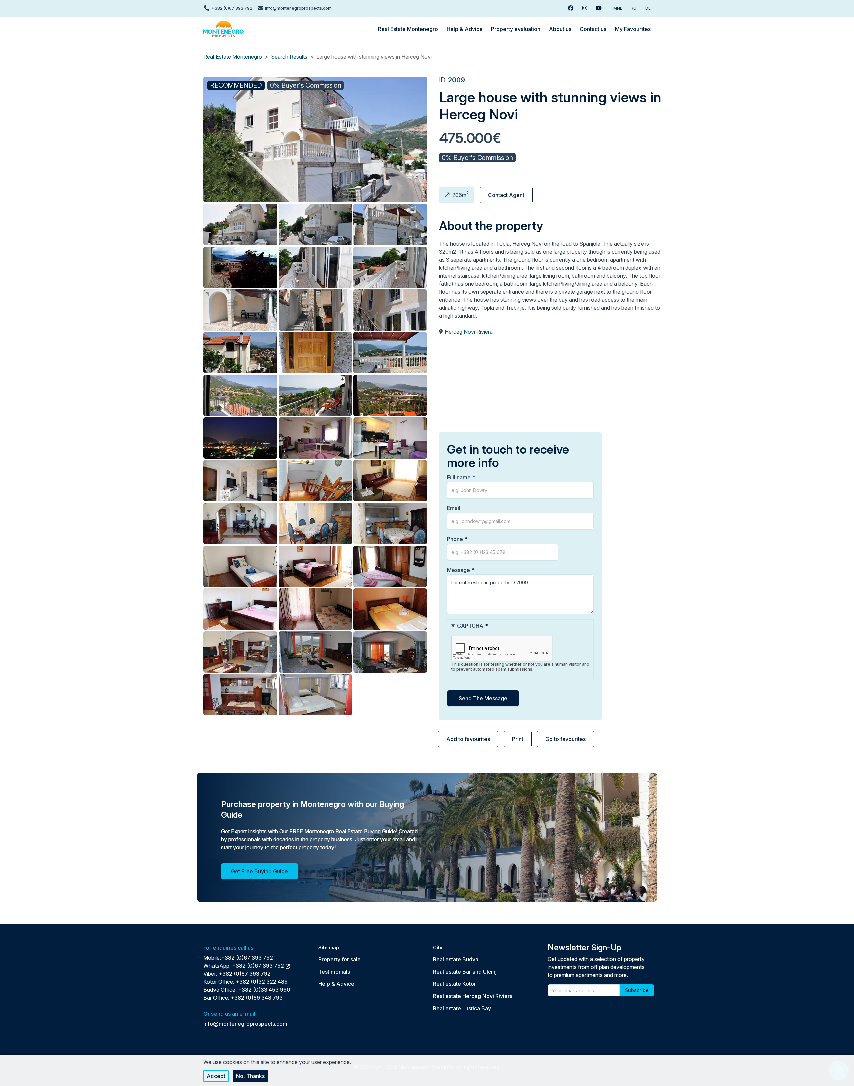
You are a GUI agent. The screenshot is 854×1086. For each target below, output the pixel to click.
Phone (455, 539)
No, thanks (250, 1076)
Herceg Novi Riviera (469, 331)
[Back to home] (223, 29)
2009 (456, 80)
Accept (216, 1076)
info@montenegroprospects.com (245, 1023)
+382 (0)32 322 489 (262, 981)
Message (458, 570)
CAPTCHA (470, 625)
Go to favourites (565, 739)
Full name (459, 477)
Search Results (289, 56)
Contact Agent (506, 195)
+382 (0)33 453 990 (264, 989)
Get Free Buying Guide (259, 871)
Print (517, 739)
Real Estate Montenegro (232, 56)
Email (453, 508)
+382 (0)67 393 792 (247, 957)
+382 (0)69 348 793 (257, 997)
